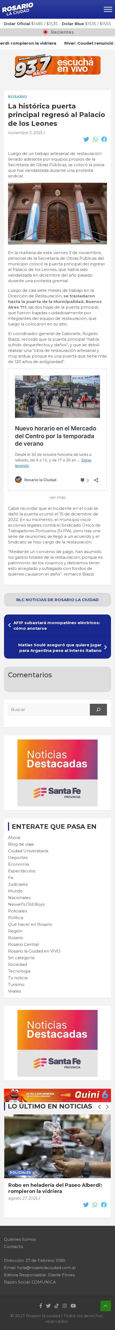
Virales (14, 991)
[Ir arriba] (105, 1306)
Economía (18, 864)
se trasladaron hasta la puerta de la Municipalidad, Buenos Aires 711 (55, 301)
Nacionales (19, 897)
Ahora (14, 837)
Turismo (16, 984)
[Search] (98, 709)
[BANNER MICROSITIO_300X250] (57, 742)
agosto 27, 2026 (23, 1198)
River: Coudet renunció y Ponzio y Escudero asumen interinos (51, 1188)
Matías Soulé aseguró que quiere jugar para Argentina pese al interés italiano (60, 647)
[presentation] (99, 1107)
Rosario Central (23, 944)
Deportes (18, 857)
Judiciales (18, 884)
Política (15, 917)
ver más (57, 497)
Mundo (15, 890)
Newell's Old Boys (26, 904)
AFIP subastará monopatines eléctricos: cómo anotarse (56, 625)
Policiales (17, 910)
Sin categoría (21, 957)
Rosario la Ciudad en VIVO (34, 951)
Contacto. (14, 1246)
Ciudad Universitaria (28, 850)
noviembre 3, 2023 (25, 132)
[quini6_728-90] (57, 1091)
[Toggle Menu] (108, 9)
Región (15, 931)
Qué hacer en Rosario (30, 924)
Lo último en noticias (50, 1106)
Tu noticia (18, 977)
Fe (10, 877)
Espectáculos (21, 870)
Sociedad (17, 964)
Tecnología (19, 971)
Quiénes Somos (20, 1239)
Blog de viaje (21, 844)
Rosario (17, 96)
